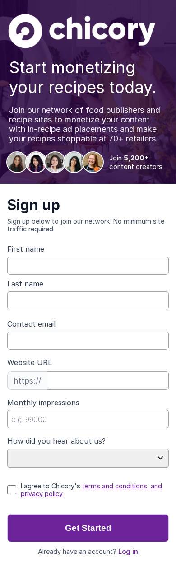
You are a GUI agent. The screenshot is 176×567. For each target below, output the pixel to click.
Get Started (88, 528)
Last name (25, 283)
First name (25, 248)
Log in (128, 551)
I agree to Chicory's (91, 489)
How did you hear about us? (56, 440)
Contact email (31, 323)
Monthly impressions (43, 402)
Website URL (29, 362)
